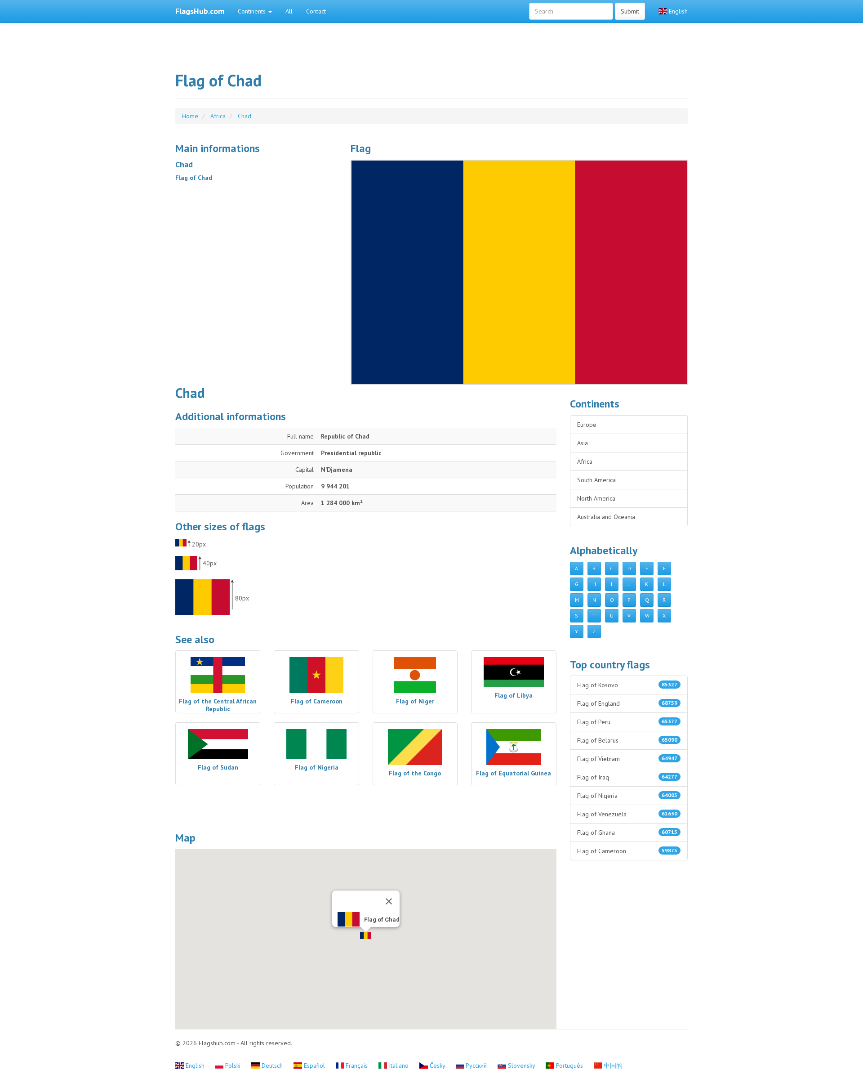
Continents (252, 11)
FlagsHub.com (199, 11)
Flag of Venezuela (627, 814)
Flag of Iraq (627, 777)
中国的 (612, 1065)
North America (596, 498)
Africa (584, 461)
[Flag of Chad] (519, 272)
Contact (316, 11)
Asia (582, 443)
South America (596, 480)
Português (569, 1065)
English (677, 11)
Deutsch (272, 1065)
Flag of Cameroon (627, 851)
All (289, 11)
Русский (476, 1065)
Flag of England (627, 703)
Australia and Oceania (606, 517)
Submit (630, 11)
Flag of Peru (627, 722)
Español (314, 1065)
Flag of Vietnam (627, 759)
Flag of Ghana (627, 832)
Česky (437, 1065)
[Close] (389, 901)
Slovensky (521, 1065)
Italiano (398, 1065)
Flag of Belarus (627, 740)
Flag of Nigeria (627, 796)
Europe (586, 425)
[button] (365, 935)
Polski (232, 1065)
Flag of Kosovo (627, 685)
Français (356, 1065)
